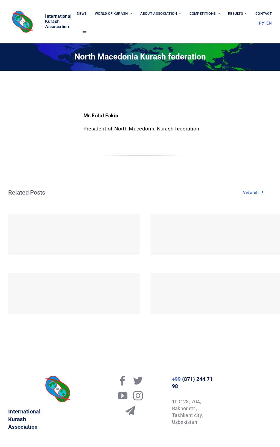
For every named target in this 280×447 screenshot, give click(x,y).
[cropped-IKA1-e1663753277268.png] (23, 12)
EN (269, 23)
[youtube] (122, 395)
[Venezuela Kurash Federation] (74, 293)
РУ (261, 23)
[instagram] (138, 395)
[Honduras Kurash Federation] (74, 234)
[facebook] (122, 380)
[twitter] (138, 380)
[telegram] (130, 410)
